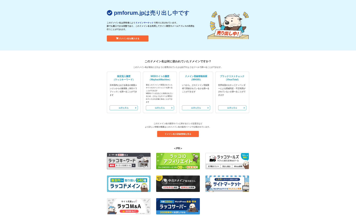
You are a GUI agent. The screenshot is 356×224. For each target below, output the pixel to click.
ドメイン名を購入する (129, 38)
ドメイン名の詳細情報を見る (178, 134)
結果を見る (124, 108)
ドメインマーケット (144, 23)
